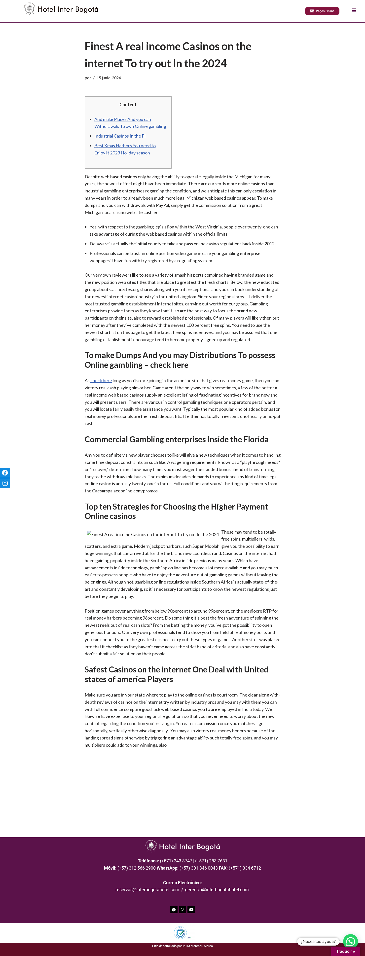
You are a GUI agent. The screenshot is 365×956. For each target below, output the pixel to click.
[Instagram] (182, 909)
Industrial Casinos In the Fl (120, 136)
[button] (350, 941)
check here (101, 380)
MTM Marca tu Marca (197, 946)
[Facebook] (174, 909)
